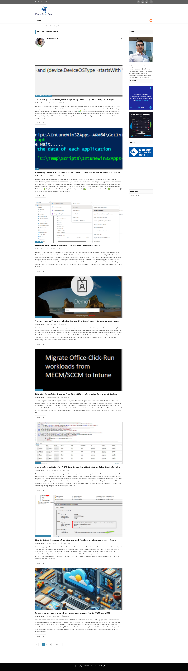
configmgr (39, 241)
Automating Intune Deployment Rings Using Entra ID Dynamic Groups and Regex (74, 100)
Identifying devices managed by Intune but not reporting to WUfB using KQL (72, 613)
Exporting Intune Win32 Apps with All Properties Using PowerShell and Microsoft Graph (77, 173)
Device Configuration (43, 536)
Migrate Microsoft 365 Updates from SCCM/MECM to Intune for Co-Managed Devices (76, 394)
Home (39, 20)
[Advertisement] (117, 10)
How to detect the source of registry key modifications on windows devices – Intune (75, 540)
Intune (38, 463)
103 (57, 644)
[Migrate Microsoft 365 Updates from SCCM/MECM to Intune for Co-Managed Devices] (78, 370)
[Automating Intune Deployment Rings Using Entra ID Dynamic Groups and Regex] (78, 76)
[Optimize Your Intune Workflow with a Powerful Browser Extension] (78, 222)
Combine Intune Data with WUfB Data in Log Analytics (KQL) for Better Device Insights (77, 467)
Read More (40, 123)
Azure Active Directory (43, 95)
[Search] (151, 20)
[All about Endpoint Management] (43, 10)
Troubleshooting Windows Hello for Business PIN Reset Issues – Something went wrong (77, 321)
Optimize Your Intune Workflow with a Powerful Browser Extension (67, 245)
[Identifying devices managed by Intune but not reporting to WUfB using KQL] (78, 589)
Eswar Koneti (52, 39)
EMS (37, 168)
